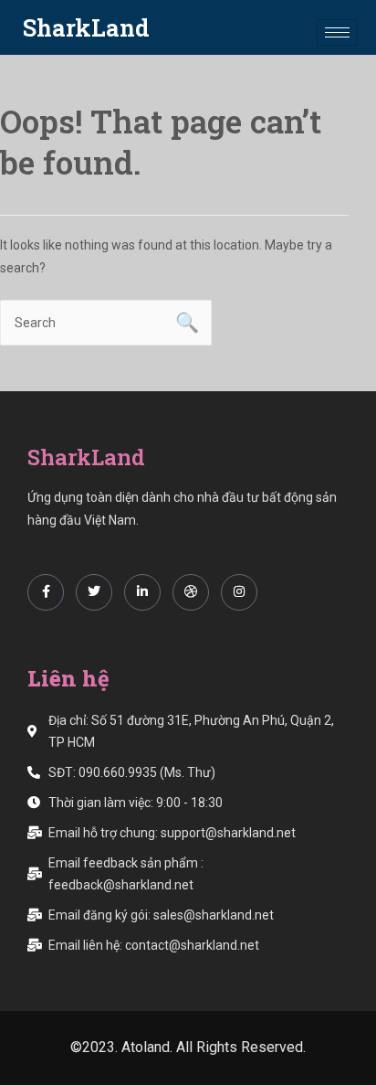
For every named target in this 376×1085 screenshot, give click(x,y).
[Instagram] (239, 592)
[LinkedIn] (142, 592)
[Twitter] (94, 592)
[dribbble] (190, 592)
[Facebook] (45, 592)
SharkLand (86, 27)
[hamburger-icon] (337, 32)
